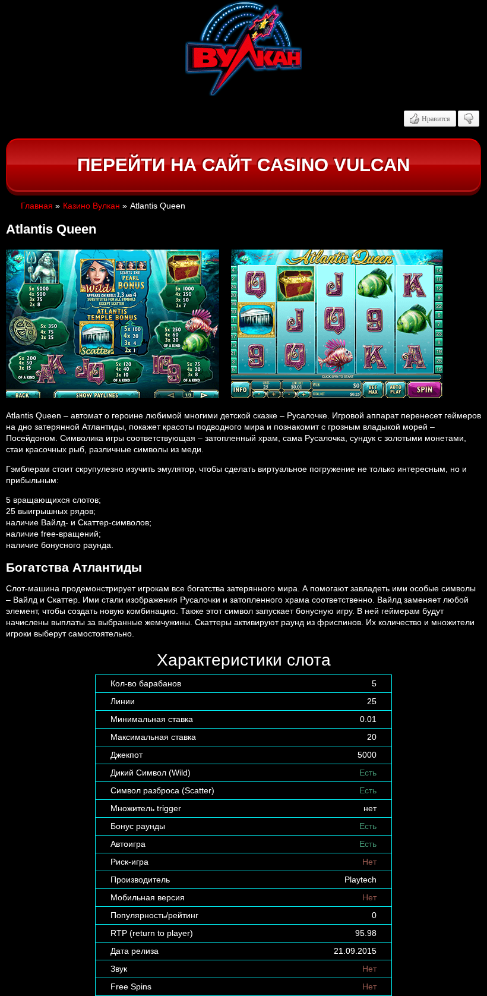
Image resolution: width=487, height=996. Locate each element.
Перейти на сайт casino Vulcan (243, 165)
